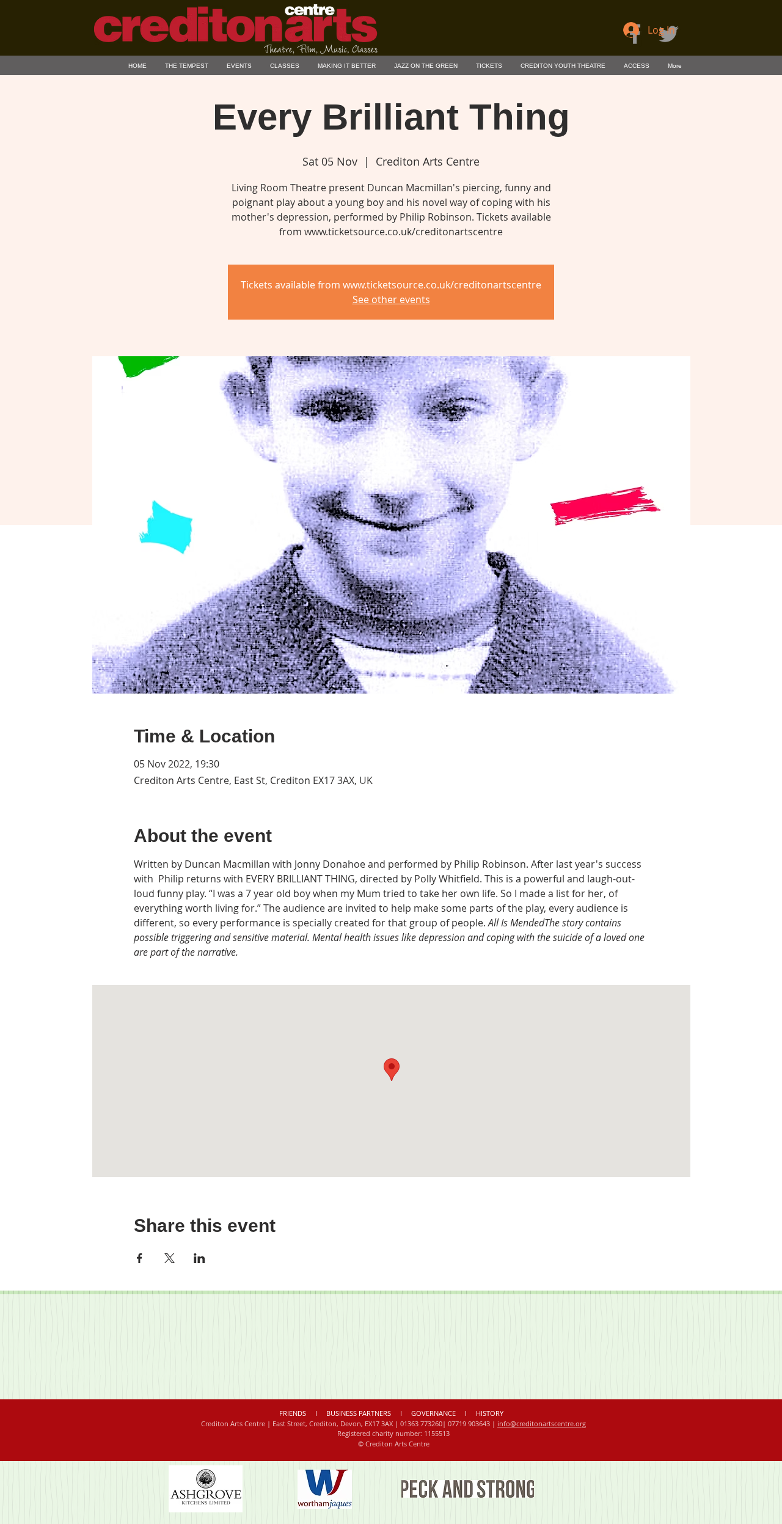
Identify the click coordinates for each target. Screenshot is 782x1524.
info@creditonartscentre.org (541, 1423)
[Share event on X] (169, 1258)
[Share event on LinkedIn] (199, 1258)
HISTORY (489, 1413)
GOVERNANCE (433, 1413)
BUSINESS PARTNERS (358, 1413)
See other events (391, 299)
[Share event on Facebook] (139, 1258)
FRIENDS (293, 1413)
